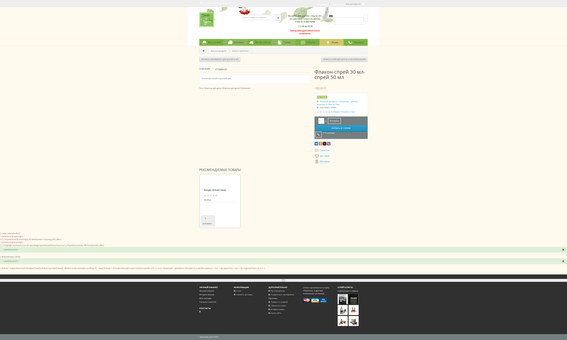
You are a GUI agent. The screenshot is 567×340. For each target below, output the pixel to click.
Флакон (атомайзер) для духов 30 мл (220, 59)
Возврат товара (277, 309)
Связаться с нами (278, 305)
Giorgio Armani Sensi (215, 190)
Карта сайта (276, 313)
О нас (238, 291)
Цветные (354, 101)
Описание (204, 69)
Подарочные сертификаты (282, 294)
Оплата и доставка (244, 294)
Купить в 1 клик (341, 128)
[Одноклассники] (320, 143)
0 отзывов (335, 112)
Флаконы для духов (218, 51)
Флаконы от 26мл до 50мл (328, 104)
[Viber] (328, 143)
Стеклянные (344, 101)
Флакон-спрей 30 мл (240, 51)
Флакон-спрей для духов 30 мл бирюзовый (344, 59)
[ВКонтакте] (316, 143)
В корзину (334, 121)
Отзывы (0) (221, 69)
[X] (324, 143)
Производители (278, 291)
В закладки (330, 133)
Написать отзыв (348, 112)
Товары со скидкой (279, 302)
